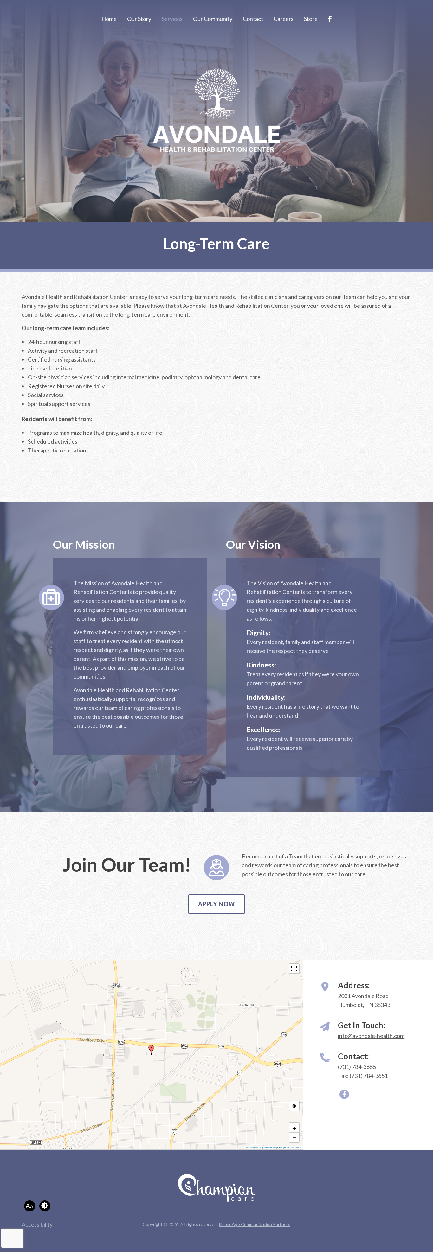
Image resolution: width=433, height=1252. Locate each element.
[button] (151, 1050)
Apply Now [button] (216, 904)
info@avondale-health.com (371, 1035)
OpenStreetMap (291, 1147)
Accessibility (37, 1224)
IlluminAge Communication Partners (254, 1224)
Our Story (139, 18)
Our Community (212, 18)
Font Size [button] (29, 1205)
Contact (253, 18)
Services (172, 18)
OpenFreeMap (269, 1147)
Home (109, 18)
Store (311, 18)
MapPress (252, 1147)
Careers (284, 18)
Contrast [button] (44, 1205)
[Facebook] (330, 19)
